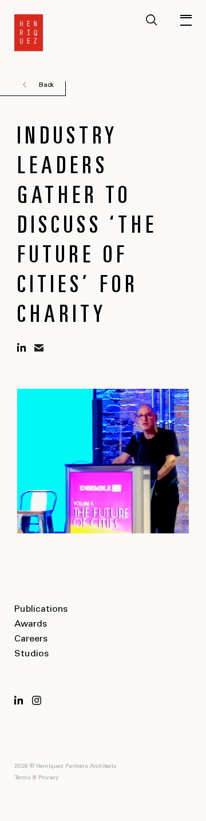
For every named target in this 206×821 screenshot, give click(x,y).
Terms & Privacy (36, 778)
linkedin (21, 347)
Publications (41, 609)
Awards (30, 624)
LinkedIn (18, 700)
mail (38, 347)
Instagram (36, 700)
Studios (31, 654)
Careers (30, 639)
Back (46, 85)
